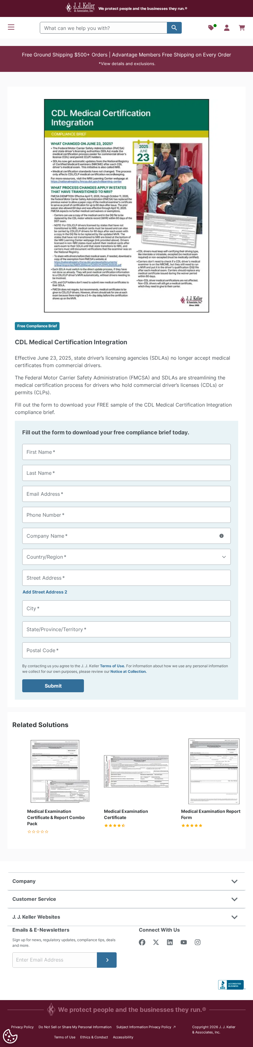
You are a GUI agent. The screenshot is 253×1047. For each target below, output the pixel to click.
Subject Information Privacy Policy (146, 1026)
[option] (126, 205)
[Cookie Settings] (10, 1036)
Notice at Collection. (128, 671)
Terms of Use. (112, 666)
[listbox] (126, 205)
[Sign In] (227, 28)
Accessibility (123, 1037)
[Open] (224, 557)
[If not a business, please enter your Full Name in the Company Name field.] (221, 536)
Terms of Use (64, 1037)
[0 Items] (242, 27)
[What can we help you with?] (174, 28)
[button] (126, 59)
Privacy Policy (22, 1027)
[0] (242, 27)
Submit (53, 686)
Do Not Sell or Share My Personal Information (75, 1027)
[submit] (107, 960)
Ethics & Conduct (94, 1037)
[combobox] (126, 557)
